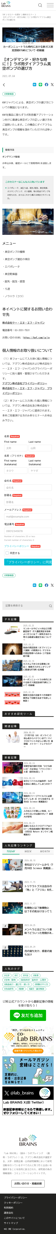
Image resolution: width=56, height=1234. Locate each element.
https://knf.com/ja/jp (36, 337)
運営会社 (8, 1213)
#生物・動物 (10, 980)
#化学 (6, 975)
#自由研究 (9, 989)
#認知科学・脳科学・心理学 (33, 980)
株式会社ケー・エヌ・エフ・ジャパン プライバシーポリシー (27, 391)
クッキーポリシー (13, 1203)
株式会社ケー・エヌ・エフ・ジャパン (23, 323)
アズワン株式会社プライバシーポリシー (24, 383)
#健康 (21, 989)
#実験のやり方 (41, 984)
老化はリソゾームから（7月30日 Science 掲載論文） (38, 866)
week (28, 851)
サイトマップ (11, 1223)
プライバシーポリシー (15, 1198)
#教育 (35, 975)
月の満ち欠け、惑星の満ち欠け (38, 953)
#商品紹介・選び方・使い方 (17, 984)
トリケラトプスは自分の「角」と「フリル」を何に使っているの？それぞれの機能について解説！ (38, 888)
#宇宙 (25, 975)
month (45, 851)
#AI (16, 975)
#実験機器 (9, 94)
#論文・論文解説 (36, 989)
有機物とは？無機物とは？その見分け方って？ (38, 910)
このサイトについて (14, 1218)
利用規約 (8, 1208)
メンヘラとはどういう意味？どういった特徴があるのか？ (38, 931)
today (11, 851)
